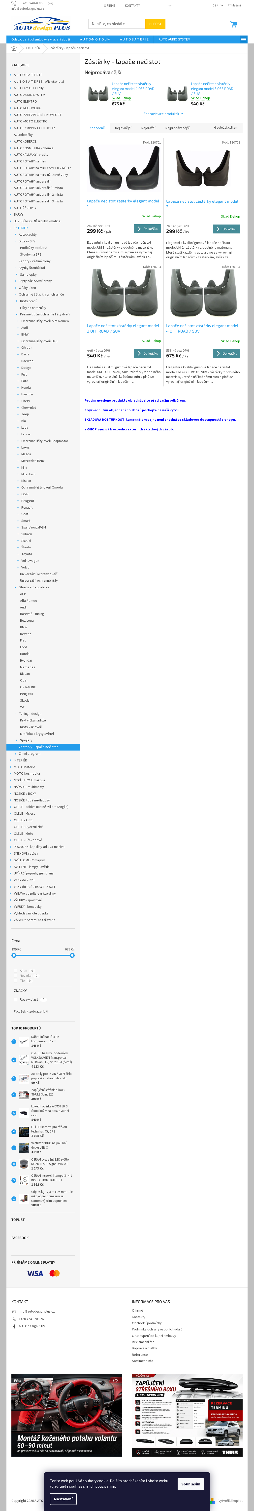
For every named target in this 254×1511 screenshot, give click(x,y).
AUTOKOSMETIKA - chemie (34, 148)
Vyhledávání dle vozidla (31, 913)
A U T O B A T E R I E (28, 75)
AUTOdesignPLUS (32, 1326)
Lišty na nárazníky (33, 307)
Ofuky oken (27, 287)
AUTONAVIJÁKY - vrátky (31, 154)
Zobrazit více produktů (161, 114)
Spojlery (26, 740)
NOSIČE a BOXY (25, 793)
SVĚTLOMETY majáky (29, 860)
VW (22, 707)
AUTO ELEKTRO (25, 101)
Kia (23, 420)
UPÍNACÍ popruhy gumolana (34, 873)
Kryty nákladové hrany (35, 281)
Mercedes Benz (33, 460)
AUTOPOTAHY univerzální (32, 181)
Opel (25, 494)
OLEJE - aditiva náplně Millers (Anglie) (41, 806)
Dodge (26, 367)
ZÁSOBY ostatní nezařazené (35, 920)
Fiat (24, 374)
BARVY (18, 214)
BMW (25, 334)
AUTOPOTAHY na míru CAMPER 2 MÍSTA (42, 168)
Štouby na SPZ (30, 254)
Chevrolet (28, 407)
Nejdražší (148, 128)
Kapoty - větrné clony (35, 261)
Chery (25, 401)
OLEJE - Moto (23, 833)
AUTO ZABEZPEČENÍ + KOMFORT (38, 115)
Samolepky (28, 274)
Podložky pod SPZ (33, 247)
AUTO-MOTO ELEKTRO (31, 121)
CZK (216, 5)
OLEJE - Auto (23, 820)
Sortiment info (142, 1361)
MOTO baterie (24, 767)
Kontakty (132, 5)
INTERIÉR (20, 760)
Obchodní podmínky (147, 1323)
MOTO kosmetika (27, 773)
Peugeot (27, 500)
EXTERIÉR (21, 228)
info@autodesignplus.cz (37, 1311)
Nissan (26, 480)
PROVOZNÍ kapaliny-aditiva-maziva (39, 846)
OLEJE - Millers (24, 813)
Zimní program (29, 753)
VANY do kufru (24, 880)
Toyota (26, 554)
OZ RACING (28, 687)
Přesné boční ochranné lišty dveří (45, 314)
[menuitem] (40, 39)
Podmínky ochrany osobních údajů (157, 1329)
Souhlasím (190, 1484)
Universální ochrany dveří (38, 574)
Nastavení (63, 1499)
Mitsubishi (28, 474)
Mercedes (27, 667)
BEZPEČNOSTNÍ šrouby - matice (37, 221)
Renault (26, 507)
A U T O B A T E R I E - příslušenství (39, 81)
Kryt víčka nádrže (33, 720)
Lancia (26, 434)
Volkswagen (30, 560)
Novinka (28, 975)
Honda (26, 387)
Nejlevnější (123, 128)
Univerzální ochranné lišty (39, 580)
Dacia (25, 354)
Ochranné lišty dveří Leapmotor (44, 441)
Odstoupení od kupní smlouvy (154, 1335)
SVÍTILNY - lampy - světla (32, 867)
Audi (24, 327)
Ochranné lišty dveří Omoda (42, 487)
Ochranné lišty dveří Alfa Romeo (45, 321)
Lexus (25, 447)
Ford (24, 380)
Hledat (155, 24)
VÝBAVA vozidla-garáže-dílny (35, 893)
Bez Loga (27, 620)
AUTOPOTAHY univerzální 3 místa (38, 201)
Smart (25, 520)
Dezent (25, 634)
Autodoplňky (23, 134)
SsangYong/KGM (33, 527)
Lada (24, 427)
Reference (140, 1354)
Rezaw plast (32, 999)
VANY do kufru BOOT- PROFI (34, 886)
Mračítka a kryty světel (37, 733)
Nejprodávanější (177, 128)
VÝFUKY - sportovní (28, 900)
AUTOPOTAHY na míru (30, 161)
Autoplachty (28, 234)
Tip (25, 980)
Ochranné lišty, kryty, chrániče (41, 294)
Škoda (26, 547)
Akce (26, 970)
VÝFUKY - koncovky (28, 906)
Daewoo (27, 361)
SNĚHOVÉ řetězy (26, 853)
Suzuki (26, 540)
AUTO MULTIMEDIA (27, 108)
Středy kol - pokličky (34, 587)
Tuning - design (30, 713)
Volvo (25, 567)
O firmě (109, 5)
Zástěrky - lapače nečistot (38, 747)
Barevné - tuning (32, 613)
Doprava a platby (144, 1348)
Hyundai (27, 394)
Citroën (26, 347)
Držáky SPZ (27, 241)
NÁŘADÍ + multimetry (29, 787)
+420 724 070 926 (31, 1319)
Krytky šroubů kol (32, 267)
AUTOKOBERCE (25, 141)
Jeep (25, 414)
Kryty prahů (28, 301)
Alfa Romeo (28, 600)
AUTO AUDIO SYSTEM (29, 94)
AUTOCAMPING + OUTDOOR (34, 128)
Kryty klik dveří (31, 727)
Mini (24, 467)
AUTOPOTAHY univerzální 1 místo (38, 188)
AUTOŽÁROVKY (25, 208)
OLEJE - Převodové (28, 840)
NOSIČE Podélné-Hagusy (32, 800)
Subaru (26, 534)
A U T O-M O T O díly (29, 88)
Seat (24, 514)
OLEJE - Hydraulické (28, 827)
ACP (23, 594)
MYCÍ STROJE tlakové (29, 780)
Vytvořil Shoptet (231, 1500)
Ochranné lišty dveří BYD (39, 341)
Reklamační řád (143, 1342)
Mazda (26, 454)
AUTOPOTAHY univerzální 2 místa (38, 194)
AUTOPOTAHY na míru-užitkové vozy (41, 174)
